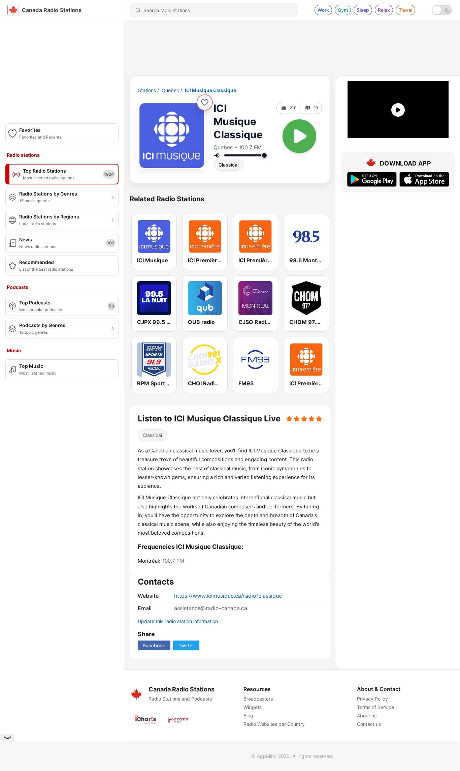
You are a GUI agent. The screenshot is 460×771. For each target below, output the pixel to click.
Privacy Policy (372, 699)
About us (366, 715)
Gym (343, 10)
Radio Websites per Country (274, 724)
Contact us (369, 724)
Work (323, 10)
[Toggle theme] (442, 10)
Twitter (186, 645)
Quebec (170, 90)
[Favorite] (205, 102)
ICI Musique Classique (210, 90)
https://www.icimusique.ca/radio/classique (228, 595)
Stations (147, 90)
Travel (405, 10)
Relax (384, 10)
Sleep (363, 10)
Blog (248, 715)
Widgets (252, 707)
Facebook (154, 645)
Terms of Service (375, 707)
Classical (228, 165)
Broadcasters (258, 699)
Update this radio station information (178, 621)
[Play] (299, 136)
